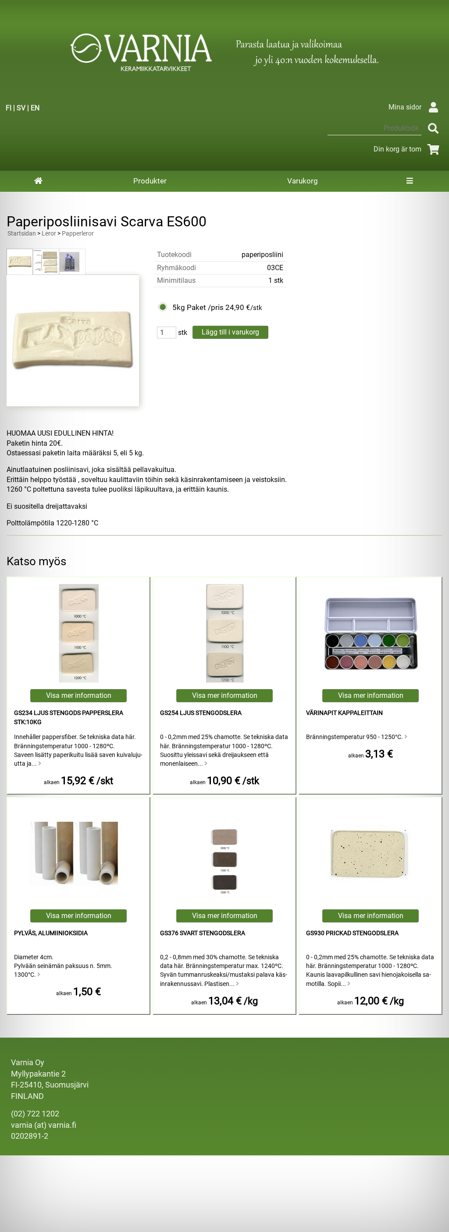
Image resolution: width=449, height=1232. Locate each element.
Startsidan (21, 233)
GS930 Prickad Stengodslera (352, 933)
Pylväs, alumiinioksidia (51, 933)
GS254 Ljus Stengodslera (201, 713)
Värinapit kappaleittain (344, 713)
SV (21, 108)
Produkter (150, 180)
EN (35, 108)
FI (8, 108)
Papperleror (78, 233)
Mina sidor (404, 107)
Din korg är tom (397, 149)
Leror (49, 233)
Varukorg (302, 180)
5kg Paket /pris (198, 307)
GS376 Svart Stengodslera (202, 933)
